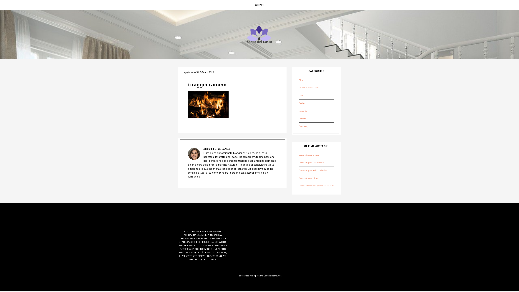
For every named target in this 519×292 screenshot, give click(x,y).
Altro (301, 80)
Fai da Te (303, 111)
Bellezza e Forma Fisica (309, 87)
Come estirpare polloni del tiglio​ (313, 170)
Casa (301, 95)
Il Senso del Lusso (259, 34)
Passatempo (304, 126)
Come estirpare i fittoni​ (309, 178)
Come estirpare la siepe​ (309, 155)
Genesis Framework (272, 275)
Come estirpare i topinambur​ (311, 162)
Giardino (302, 118)
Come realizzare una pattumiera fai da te (316, 185)
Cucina (302, 103)
